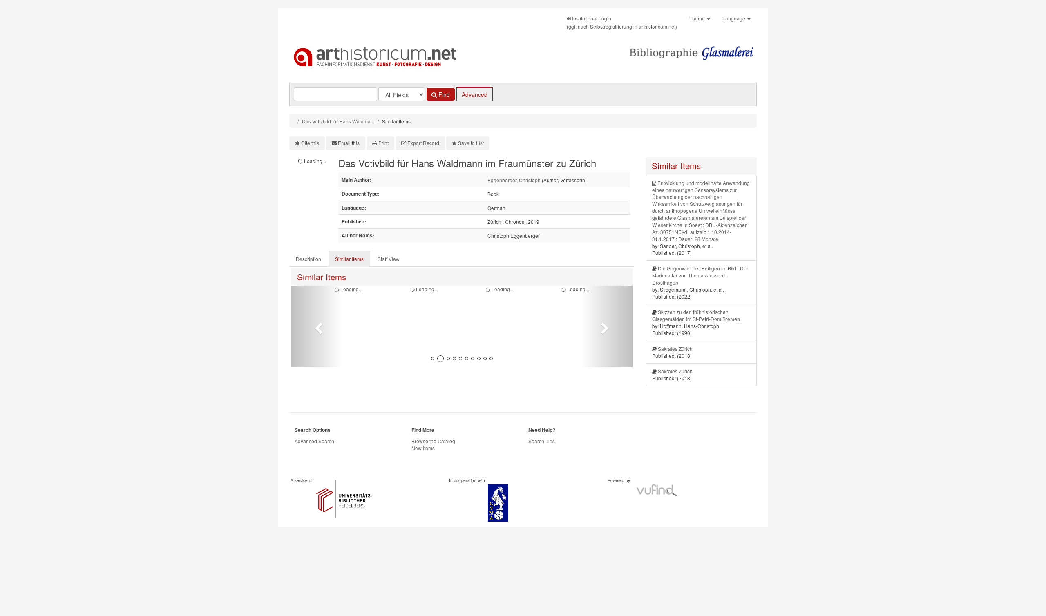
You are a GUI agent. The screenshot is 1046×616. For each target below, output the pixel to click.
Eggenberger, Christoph (514, 179)
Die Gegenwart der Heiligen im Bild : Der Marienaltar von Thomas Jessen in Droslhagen (700, 275)
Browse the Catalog (433, 440)
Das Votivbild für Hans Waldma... (338, 121)
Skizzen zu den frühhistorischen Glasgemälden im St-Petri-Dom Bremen (696, 315)
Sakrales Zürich (675, 348)
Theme (697, 18)
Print (383, 142)
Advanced (474, 94)
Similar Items (349, 258)
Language (734, 18)
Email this (349, 142)
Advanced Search (314, 440)
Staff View (389, 258)
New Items (423, 447)
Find (443, 94)
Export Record (423, 142)
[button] (316, 326)
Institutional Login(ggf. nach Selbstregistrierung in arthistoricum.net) (622, 22)
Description (308, 258)
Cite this (310, 142)
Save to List (471, 142)
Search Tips (541, 440)
